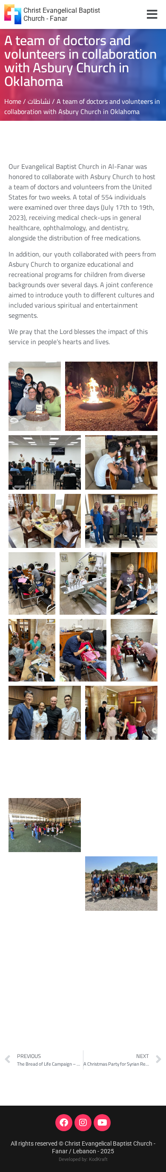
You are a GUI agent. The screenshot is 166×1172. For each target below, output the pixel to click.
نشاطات (39, 101)
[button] (152, 14)
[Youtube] (102, 1122)
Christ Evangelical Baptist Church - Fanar (61, 14)
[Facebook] (63, 1122)
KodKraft (98, 1159)
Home (12, 101)
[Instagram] (83, 1122)
